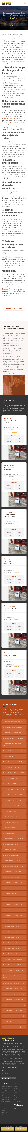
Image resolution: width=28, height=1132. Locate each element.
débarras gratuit (8, 373)
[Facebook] (2, 1078)
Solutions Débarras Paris (10, 119)
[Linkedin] (11, 1078)
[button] (25, 3)
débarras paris (14, 123)
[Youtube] (8, 1078)
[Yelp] (14, 1078)
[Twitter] (5, 1078)
